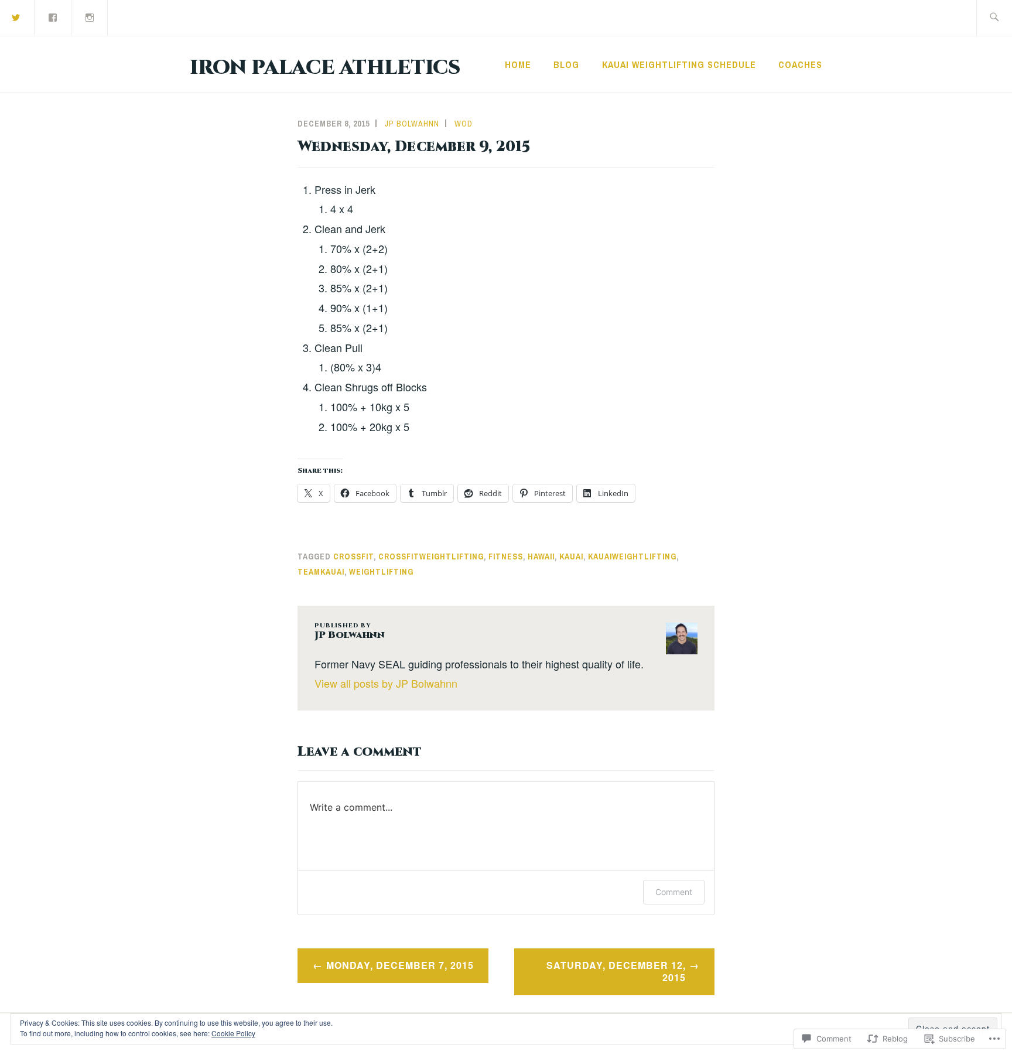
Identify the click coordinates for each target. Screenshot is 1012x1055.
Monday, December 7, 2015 (400, 965)
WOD (463, 123)
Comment (673, 892)
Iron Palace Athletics (325, 67)
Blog (566, 64)
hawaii (541, 556)
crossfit (353, 556)
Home (518, 64)
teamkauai (321, 571)
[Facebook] (53, 16)
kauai (571, 556)
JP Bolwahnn (412, 123)
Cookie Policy (233, 1033)
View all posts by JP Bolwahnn (385, 683)
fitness (505, 556)
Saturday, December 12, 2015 (616, 971)
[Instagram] (90, 16)
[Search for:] (994, 18)
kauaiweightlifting (632, 556)
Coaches (800, 64)
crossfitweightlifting (431, 556)
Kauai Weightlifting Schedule (679, 64)
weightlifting (381, 571)
